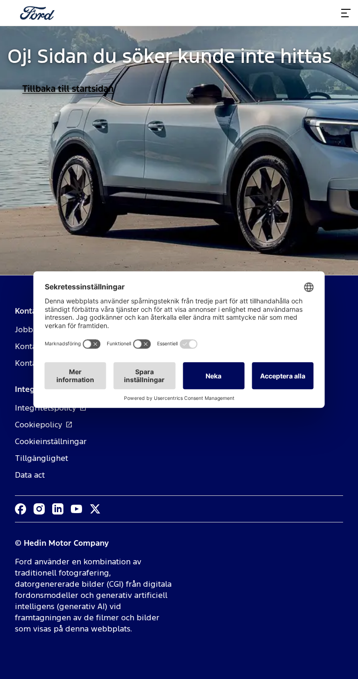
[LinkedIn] (57, 508)
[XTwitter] (95, 508)
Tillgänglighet (41, 458)
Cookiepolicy (38, 424)
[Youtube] (76, 508)
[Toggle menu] (346, 13)
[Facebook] (20, 508)
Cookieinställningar (51, 441)
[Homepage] (37, 13)
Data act (30, 475)
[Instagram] (39, 508)
